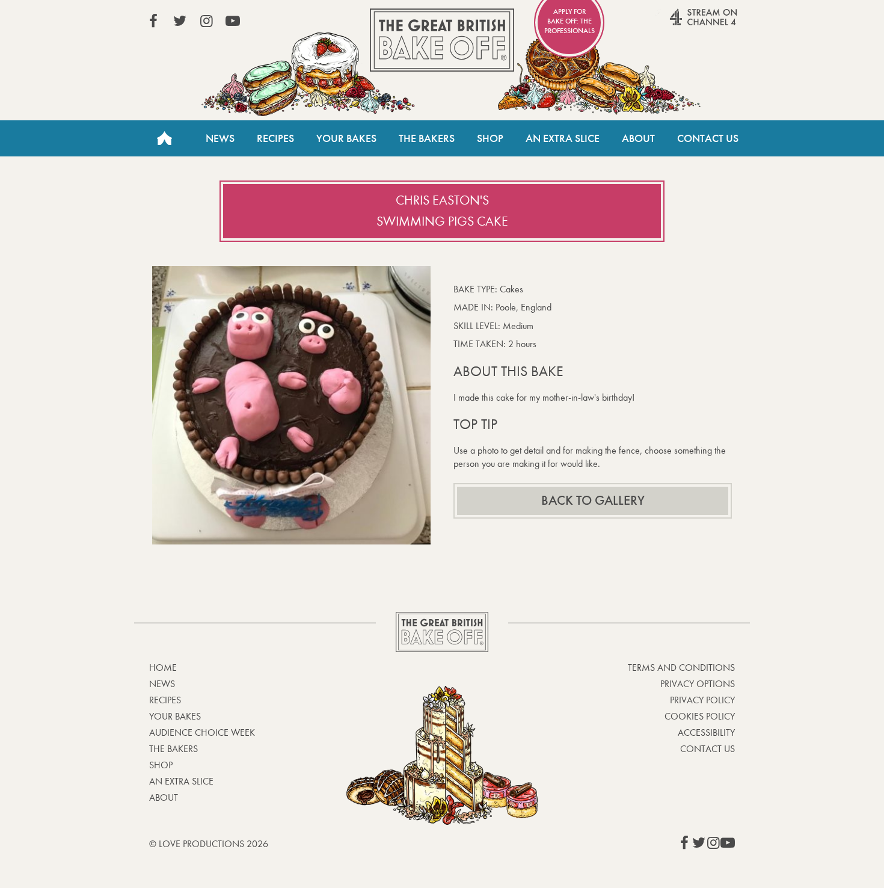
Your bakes (175, 716)
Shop (490, 138)
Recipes (275, 138)
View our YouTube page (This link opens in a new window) (233, 21)
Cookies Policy (700, 716)
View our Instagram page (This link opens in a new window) (206, 21)
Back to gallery (593, 500)
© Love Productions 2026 (208, 843)
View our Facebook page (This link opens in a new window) (153, 21)
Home (164, 138)
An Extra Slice (563, 138)
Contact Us (707, 138)
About (638, 138)
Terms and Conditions (681, 667)
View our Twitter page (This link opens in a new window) (180, 21)
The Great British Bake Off (442, 40)
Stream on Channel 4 (680, 23)
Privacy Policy (702, 700)
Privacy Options (697, 683)
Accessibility (706, 732)
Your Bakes (346, 138)
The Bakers (427, 138)
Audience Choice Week (202, 732)
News (220, 138)
